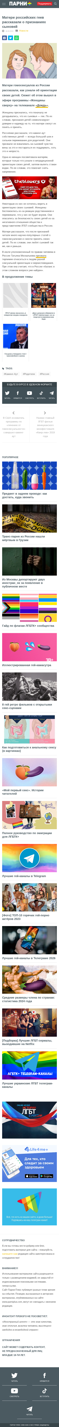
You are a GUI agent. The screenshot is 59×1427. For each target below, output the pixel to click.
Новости (23, 31)
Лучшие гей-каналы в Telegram (24, 876)
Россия (45, 374)
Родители (29, 374)
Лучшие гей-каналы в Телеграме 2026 (28, 958)
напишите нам (9, 1254)
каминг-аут (11, 374)
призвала (41, 255)
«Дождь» (42, 105)
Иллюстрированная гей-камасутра (26, 665)
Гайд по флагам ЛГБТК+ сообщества (28, 625)
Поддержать (45, 3)
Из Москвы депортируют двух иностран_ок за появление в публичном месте (23, 583)
